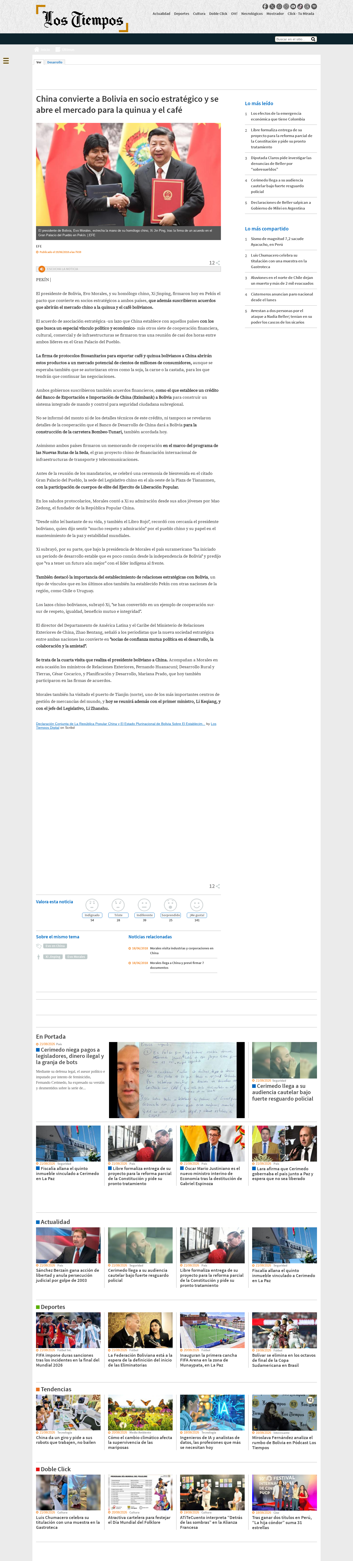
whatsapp (279, 6)
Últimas (68, 49)
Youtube (293, 6)
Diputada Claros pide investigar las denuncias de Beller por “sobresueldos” (281, 163)
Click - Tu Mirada (301, 13)
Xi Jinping (53, 956)
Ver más (38, 1229)
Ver (40, 62)
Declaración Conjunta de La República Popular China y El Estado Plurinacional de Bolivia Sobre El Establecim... (120, 724)
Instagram (286, 6)
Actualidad (161, 13)
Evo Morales (76, 956)
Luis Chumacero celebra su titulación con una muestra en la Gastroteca (279, 261)
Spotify (314, 6)
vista (35, 1044)
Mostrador (275, 13)
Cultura (199, 13)
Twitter (272, 6)
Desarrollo (54, 62)
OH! (234, 13)
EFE (39, 246)
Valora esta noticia (54, 901)
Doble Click (218, 13)
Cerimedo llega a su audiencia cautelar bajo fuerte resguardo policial (277, 185)
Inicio (45, 49)
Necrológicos (252, 13)
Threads (307, 6)
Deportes (181, 13)
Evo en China (55, 946)
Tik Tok (300, 6)
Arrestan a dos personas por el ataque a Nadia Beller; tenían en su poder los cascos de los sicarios (281, 316)
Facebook (265, 6)
